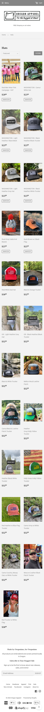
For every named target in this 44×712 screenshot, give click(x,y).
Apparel (23, 684)
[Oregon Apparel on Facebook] (36, 692)
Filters (38, 53)
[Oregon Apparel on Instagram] (40, 692)
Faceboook (18, 687)
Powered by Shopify (29, 698)
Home (4, 35)
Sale (34, 684)
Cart (40, 3)
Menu (7, 3)
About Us (36, 687)
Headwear (15, 684)
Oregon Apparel (16, 698)
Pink (29, 684)
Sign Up (38, 673)
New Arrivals (8, 687)
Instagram (27, 687)
